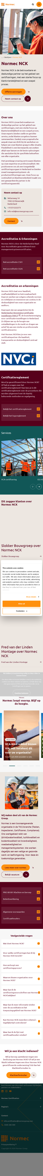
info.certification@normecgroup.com (18, 1121)
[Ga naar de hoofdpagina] (8, 4)
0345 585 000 (9, 1125)
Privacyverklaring (9, 1144)
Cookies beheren (21, 693)
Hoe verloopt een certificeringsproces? (12, 966)
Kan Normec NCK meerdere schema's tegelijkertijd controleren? (19, 1021)
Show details (31, 597)
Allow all (21, 604)
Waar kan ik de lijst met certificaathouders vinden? (15, 1033)
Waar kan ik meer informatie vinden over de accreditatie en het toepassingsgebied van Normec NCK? (19, 1007)
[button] (2, 57)
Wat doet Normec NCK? (13, 943)
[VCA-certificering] (18, 459)
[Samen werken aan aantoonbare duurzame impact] (21, 735)
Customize (20, 611)
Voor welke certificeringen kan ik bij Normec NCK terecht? (19, 954)
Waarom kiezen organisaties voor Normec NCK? (18, 978)
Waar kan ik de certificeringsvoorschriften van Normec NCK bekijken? (20, 992)
